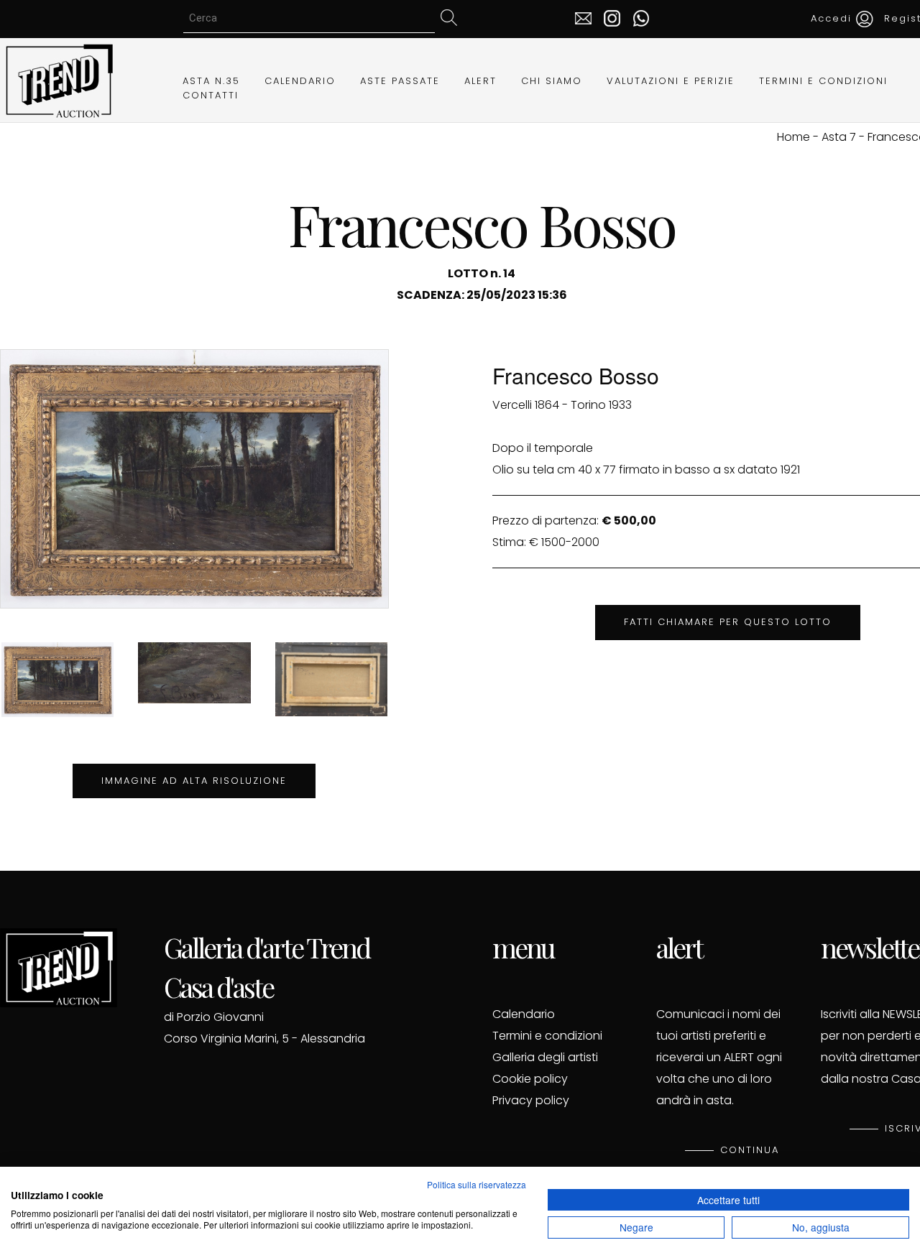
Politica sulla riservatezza (476, 1184)
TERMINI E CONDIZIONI (823, 81)
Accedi (833, 18)
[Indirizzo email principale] (583, 17)
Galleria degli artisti (545, 1057)
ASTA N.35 (211, 81)
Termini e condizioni (547, 1035)
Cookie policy (530, 1078)
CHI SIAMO (551, 81)
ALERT (480, 81)
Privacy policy (530, 1100)
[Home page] (58, 79)
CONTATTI (211, 95)
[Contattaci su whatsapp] (637, 17)
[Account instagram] (608, 17)
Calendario (523, 1014)
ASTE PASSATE (400, 81)
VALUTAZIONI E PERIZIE (671, 81)
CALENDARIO (300, 81)
